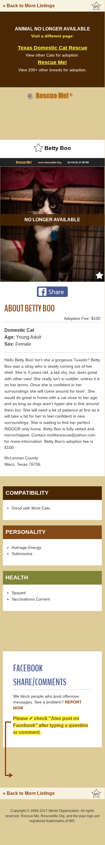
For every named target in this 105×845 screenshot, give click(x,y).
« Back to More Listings (29, 5)
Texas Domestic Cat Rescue (52, 48)
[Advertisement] (52, 118)
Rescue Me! (52, 62)
